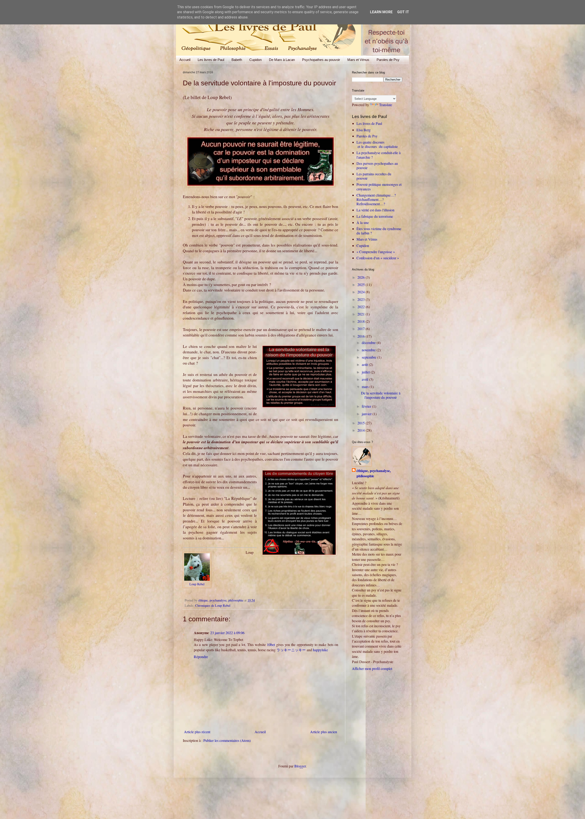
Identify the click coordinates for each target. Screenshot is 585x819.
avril (365, 379)
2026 (361, 277)
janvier (367, 413)
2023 (361, 299)
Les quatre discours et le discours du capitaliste (377, 144)
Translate (385, 104)
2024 (361, 291)
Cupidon (255, 60)
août (365, 364)
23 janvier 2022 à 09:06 (227, 632)
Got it (403, 12)
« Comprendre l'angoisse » (375, 251)
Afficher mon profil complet (372, 668)
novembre (369, 349)
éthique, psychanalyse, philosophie (373, 473)
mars (366, 386)
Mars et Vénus (358, 60)
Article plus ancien (323, 731)
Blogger (300, 766)
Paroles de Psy (388, 60)
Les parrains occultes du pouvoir (373, 176)
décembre (369, 342)
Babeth (236, 60)
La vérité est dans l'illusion (375, 209)
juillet (366, 372)
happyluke (320, 649)
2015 (361, 422)
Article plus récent (197, 731)
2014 (361, 430)
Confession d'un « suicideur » (377, 257)
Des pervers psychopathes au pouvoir (377, 165)
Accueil (184, 60)
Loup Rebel (197, 584)
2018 (361, 321)
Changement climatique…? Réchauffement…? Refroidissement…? (376, 199)
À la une (362, 222)
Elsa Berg (363, 129)
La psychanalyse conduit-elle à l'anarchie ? (378, 154)
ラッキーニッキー (291, 649)
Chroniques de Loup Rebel (212, 605)
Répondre (201, 656)
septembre (369, 357)
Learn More (381, 12)
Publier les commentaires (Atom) (227, 740)
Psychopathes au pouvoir (321, 60)
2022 (361, 306)
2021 (361, 314)
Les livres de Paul (211, 60)
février (367, 406)
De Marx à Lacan (282, 60)
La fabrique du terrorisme (374, 216)
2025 (361, 284)
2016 (361, 336)
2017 (361, 328)
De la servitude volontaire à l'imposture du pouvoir (380, 395)
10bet (271, 644)
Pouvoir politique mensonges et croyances (379, 186)
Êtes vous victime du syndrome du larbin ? (378, 230)
